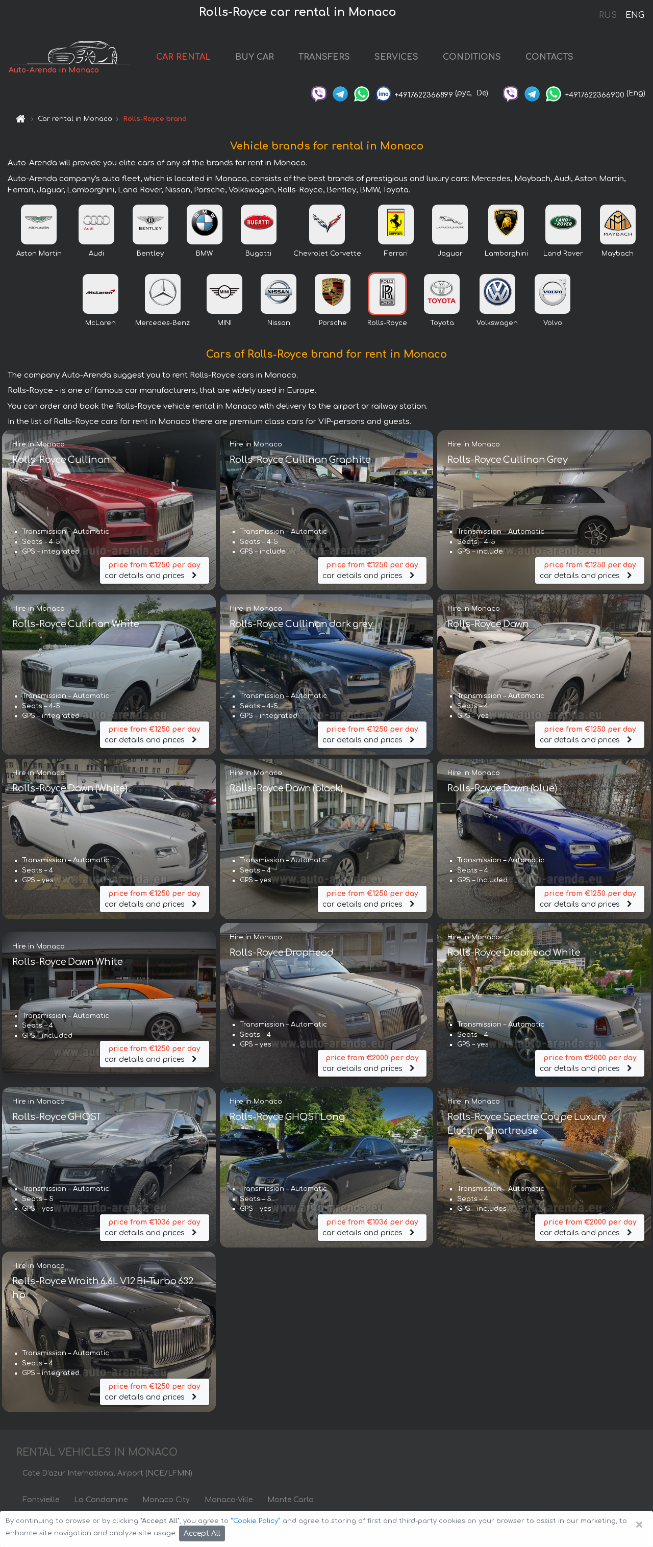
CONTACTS (549, 57)
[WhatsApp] (361, 93)
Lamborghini (506, 253)
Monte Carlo (290, 1500)
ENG (634, 15)
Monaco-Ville (229, 1500)
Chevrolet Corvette (327, 253)
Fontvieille (40, 1500)
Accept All (202, 1533)
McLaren (100, 323)
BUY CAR (254, 57)
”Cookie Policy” (256, 1521)
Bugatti (258, 253)
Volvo (552, 323)
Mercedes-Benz (162, 323)
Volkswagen (497, 323)
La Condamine (101, 1500)
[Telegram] (340, 93)
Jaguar (450, 253)
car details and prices (152, 570)
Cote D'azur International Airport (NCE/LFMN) (107, 1473)
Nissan (278, 323)
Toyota (442, 323)
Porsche (333, 323)
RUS (608, 15)
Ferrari (396, 253)
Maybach (617, 253)
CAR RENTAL (183, 57)
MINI (224, 323)
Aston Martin (39, 253)
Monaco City (166, 1500)
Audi (96, 253)
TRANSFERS (324, 57)
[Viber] (319, 93)
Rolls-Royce (387, 323)
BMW (204, 253)
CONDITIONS (472, 57)
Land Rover (563, 253)
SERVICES (396, 57)
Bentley (150, 253)
